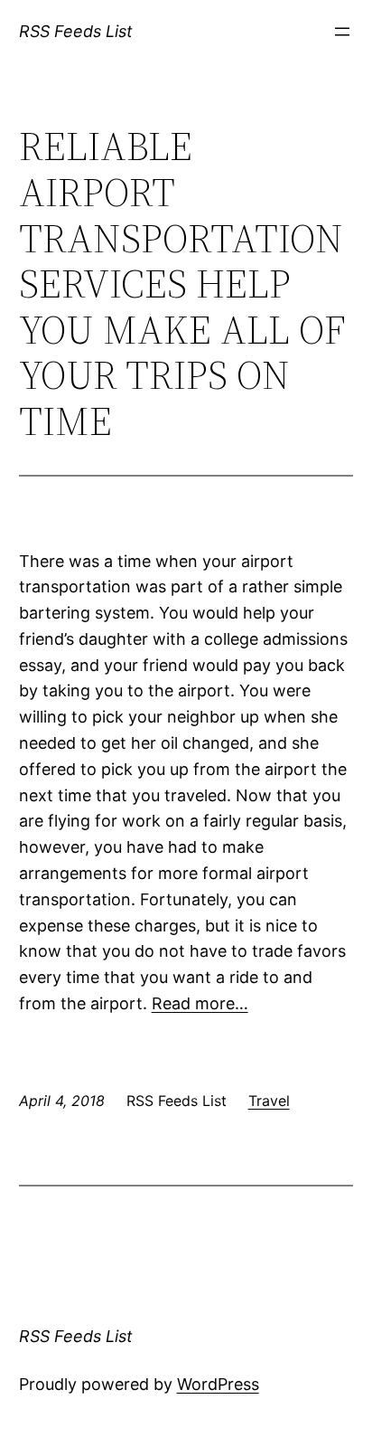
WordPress (218, 1384)
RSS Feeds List (76, 31)
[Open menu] (342, 32)
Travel (269, 1101)
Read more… (200, 1003)
